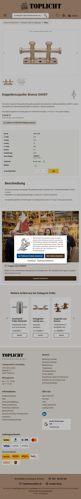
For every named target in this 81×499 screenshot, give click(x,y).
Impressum (32, 261)
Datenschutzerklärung (45, 261)
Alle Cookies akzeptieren (55, 256)
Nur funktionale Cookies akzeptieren (30, 256)
